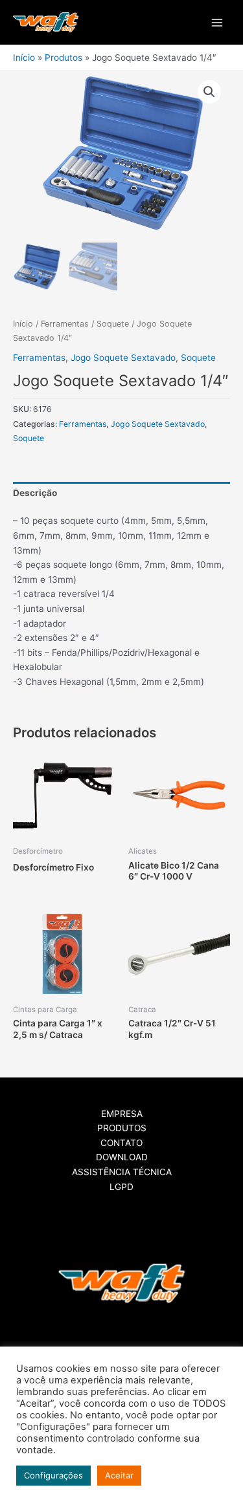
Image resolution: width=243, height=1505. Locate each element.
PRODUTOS (121, 1128)
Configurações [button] (53, 1475)
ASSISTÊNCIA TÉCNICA (122, 1172)
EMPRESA (122, 1114)
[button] (209, 91)
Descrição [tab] (35, 493)
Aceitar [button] (119, 1475)
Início (23, 324)
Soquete (113, 324)
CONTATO (121, 1143)
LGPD (121, 1187)
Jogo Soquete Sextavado (123, 357)
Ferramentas (65, 324)
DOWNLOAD (122, 1157)
